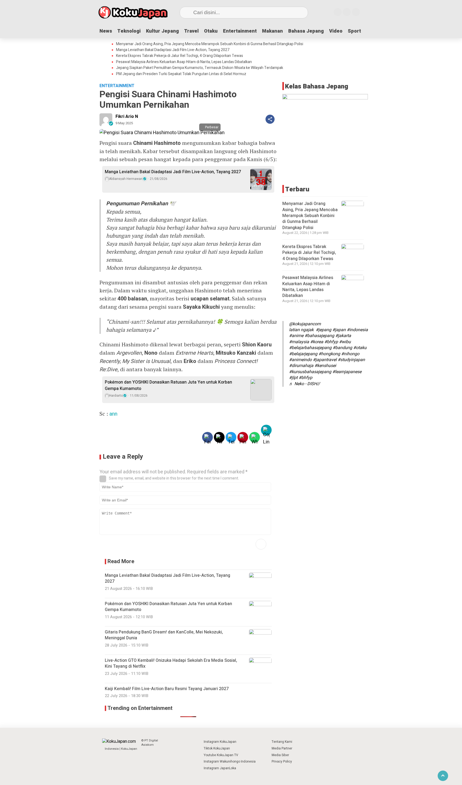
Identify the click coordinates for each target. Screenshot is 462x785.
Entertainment (240, 31)
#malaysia (299, 342)
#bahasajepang (319, 335)
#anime (296, 335)
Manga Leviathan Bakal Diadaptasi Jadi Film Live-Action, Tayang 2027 (172, 50)
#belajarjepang (303, 353)
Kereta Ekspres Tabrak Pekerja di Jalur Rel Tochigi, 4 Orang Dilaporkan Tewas (179, 56)
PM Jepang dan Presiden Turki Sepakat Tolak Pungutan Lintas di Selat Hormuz (181, 74)
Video (335, 31)
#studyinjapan (351, 360)
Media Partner (282, 748)
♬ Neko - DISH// (304, 383)
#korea (316, 342)
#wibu (345, 342)
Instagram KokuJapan (220, 741)
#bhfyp (331, 342)
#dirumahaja (301, 365)
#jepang (323, 330)
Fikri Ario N (127, 116)
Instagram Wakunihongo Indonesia (230, 761)
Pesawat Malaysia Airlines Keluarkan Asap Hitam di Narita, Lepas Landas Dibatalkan (184, 62)
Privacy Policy (282, 761)
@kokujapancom (305, 324)
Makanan (272, 31)
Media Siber (280, 755)
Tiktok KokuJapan (217, 748)
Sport (354, 31)
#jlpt (293, 377)
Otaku (211, 31)
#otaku (360, 348)
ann (113, 414)
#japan (339, 330)
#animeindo (300, 360)
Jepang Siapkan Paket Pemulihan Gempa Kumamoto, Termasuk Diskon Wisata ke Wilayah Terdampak (199, 68)
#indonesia (357, 330)
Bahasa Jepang (306, 31)
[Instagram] (338, 12)
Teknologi (129, 31)
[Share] (270, 119)
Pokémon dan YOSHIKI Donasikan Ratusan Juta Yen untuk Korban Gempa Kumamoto (168, 385)
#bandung (342, 348)
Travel (191, 31)
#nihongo (350, 353)
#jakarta (343, 335)
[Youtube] (347, 12)
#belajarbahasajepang (310, 348)
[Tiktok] (356, 12)
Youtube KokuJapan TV (221, 755)
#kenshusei (325, 365)
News (105, 31)
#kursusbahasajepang (310, 372)
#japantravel (325, 360)
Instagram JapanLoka (220, 768)
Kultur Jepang (162, 31)
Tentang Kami (282, 741)
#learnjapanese (346, 372)
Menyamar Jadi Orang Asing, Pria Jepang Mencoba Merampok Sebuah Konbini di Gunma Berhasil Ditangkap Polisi (209, 44)
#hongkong (329, 353)
